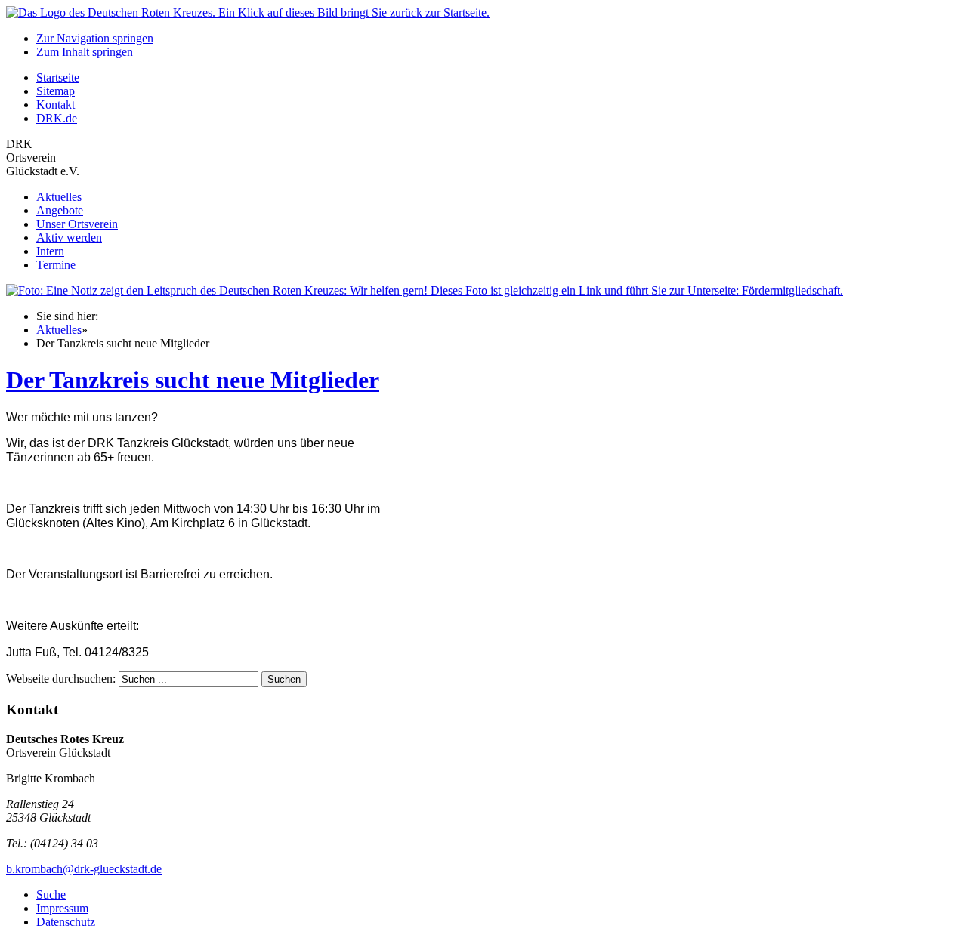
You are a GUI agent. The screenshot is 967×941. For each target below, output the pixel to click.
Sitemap (55, 91)
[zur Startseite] (248, 12)
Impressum (62, 908)
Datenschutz (65, 921)
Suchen (284, 679)
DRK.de (56, 118)
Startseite (57, 77)
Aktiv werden (69, 237)
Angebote (59, 210)
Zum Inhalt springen (84, 51)
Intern (50, 251)
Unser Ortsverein (77, 224)
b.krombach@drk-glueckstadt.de (84, 868)
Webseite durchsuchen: (62, 678)
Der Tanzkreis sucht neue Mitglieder (192, 379)
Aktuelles (59, 196)
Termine (56, 264)
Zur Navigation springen (94, 38)
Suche (51, 894)
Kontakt (55, 104)
